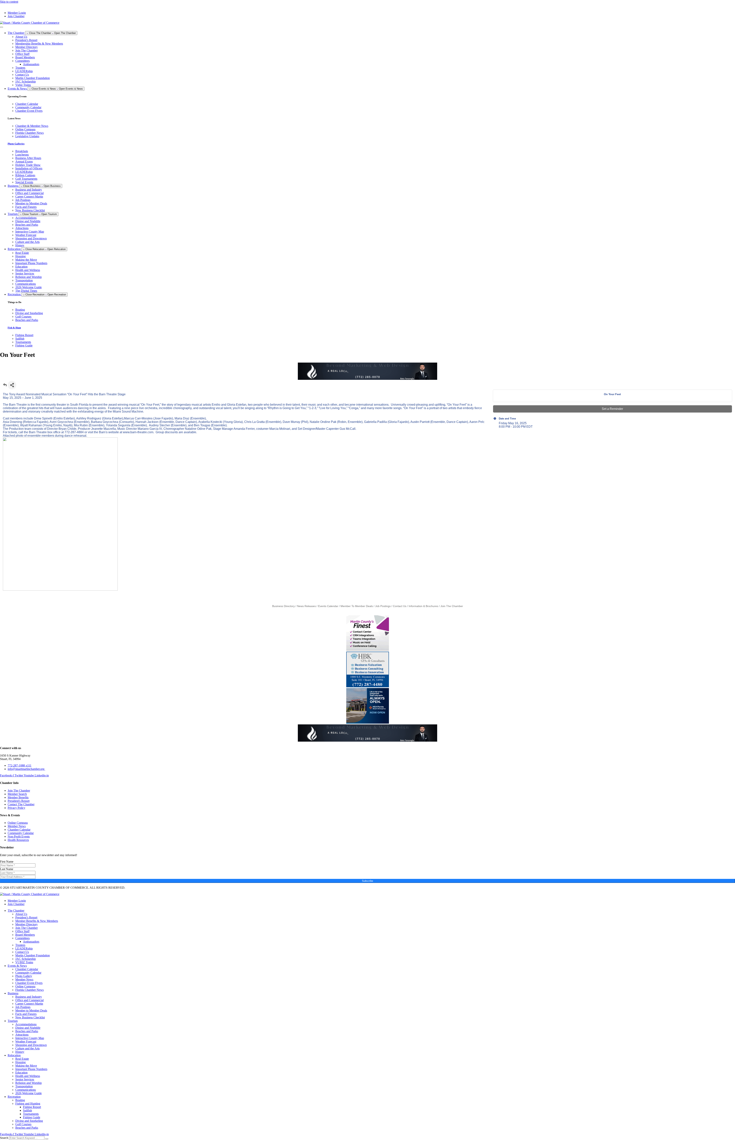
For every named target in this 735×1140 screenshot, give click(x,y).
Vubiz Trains (23, 85)
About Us (21, 36)
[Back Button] (5, 386)
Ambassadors (31, 64)
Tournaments (31, 1113)
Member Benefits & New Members (36, 921)
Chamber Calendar (26, 969)
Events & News (17, 965)
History (19, 245)
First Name (6, 861)
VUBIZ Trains (24, 962)
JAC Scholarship (25, 81)
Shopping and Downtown (31, 238)
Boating (20, 1100)
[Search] (46, 1138)
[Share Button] (12, 385)
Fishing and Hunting (27, 1103)
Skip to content (9, 1)
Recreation (14, 1096)
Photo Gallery (23, 976)
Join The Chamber (26, 50)
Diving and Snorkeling (29, 1120)
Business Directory (283, 606)
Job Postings (22, 200)
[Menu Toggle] (1, 27)
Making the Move (26, 259)
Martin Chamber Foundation (32, 78)
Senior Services (24, 273)
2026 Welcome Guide (28, 287)
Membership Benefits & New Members (39, 43)
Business (13, 993)
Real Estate (22, 252)
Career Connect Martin (29, 196)
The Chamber (16, 910)
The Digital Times (26, 290)
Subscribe (367, 880)
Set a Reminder (612, 408)
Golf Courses (23, 1124)
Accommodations (26, 217)
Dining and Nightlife (27, 221)
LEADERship (24, 71)
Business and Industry (28, 189)
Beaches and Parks (26, 224)
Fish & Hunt (14, 327)
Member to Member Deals (31, 203)
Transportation (24, 280)
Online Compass (25, 986)
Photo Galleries (16, 143)
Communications (25, 283)
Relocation (14, 1055)
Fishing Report (32, 1107)
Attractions (22, 228)
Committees (22, 60)
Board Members (25, 57)
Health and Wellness (27, 270)
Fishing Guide (31, 1117)
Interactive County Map (29, 231)
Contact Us (22, 74)
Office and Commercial (29, 193)
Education (21, 266)
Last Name (6, 869)
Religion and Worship (28, 277)
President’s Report (26, 40)
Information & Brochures (423, 606)
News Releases (306, 606)
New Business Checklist (30, 210)
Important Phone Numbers (31, 263)
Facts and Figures (26, 206)
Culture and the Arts (27, 242)
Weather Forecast (25, 235)
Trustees (20, 67)
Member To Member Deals (357, 606)
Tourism (13, 1020)
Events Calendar (328, 606)
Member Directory (26, 47)
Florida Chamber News (29, 989)
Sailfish (27, 1110)
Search (4, 1137)
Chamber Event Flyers (28, 983)
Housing (20, 256)
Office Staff (22, 54)
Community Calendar (28, 972)
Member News (24, 979)
